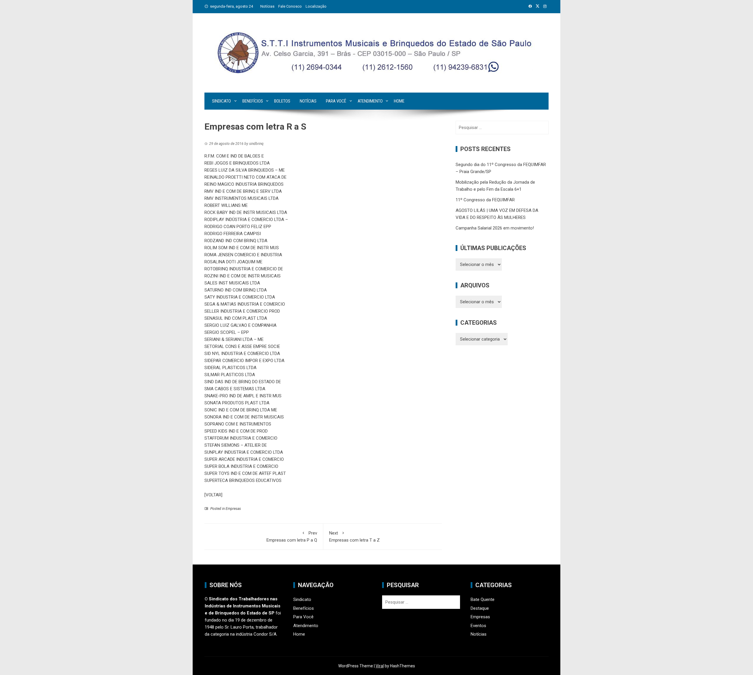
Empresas (233, 509)
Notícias (267, 6)
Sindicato (221, 101)
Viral (380, 666)
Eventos (478, 625)
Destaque (480, 608)
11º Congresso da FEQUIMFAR (485, 199)
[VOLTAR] (213, 495)
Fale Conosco (290, 6)
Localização (316, 6)
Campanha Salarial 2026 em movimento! (495, 228)
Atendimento (370, 101)
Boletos (282, 101)
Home (399, 101)
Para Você (336, 101)
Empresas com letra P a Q (291, 536)
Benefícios (252, 101)
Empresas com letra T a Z (354, 536)
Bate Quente (482, 599)
